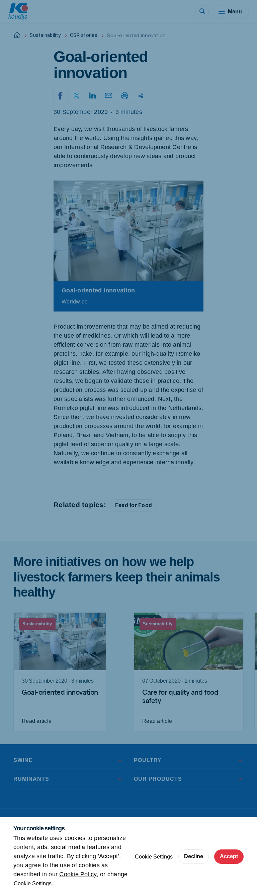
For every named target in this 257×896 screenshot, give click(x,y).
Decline (193, 856)
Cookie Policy (77, 874)
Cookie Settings (33, 883)
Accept (229, 856)
